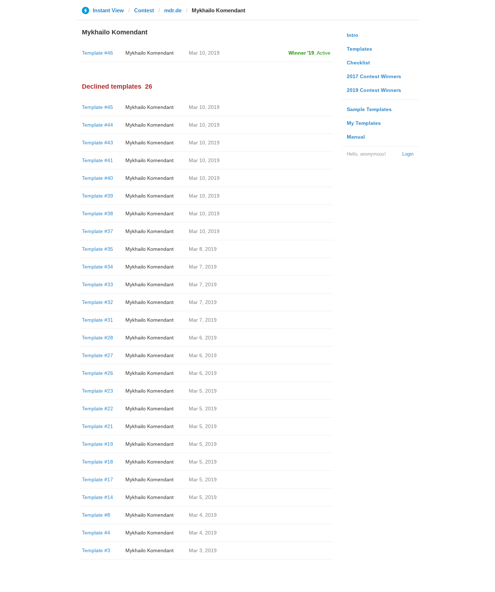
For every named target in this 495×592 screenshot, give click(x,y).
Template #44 (97, 125)
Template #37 (97, 231)
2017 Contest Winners (374, 76)
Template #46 (97, 53)
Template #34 (97, 267)
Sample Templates (369, 109)
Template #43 (97, 142)
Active (323, 53)
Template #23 (97, 391)
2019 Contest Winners (374, 90)
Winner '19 (301, 53)
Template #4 (96, 533)
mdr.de (173, 10)
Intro (352, 35)
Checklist (358, 62)
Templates (359, 49)
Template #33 (97, 284)
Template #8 (96, 515)
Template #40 (97, 178)
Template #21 (97, 426)
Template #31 (97, 320)
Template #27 (97, 355)
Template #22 (97, 408)
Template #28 (97, 338)
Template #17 (97, 479)
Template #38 (97, 213)
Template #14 (97, 497)
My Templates (364, 123)
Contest (144, 10)
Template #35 (97, 249)
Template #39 (97, 196)
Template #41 (97, 160)
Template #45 (97, 107)
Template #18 (97, 462)
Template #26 (97, 373)
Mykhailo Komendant (149, 53)
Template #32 (97, 302)
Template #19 (97, 444)
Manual (356, 137)
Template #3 (96, 550)
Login (407, 154)
